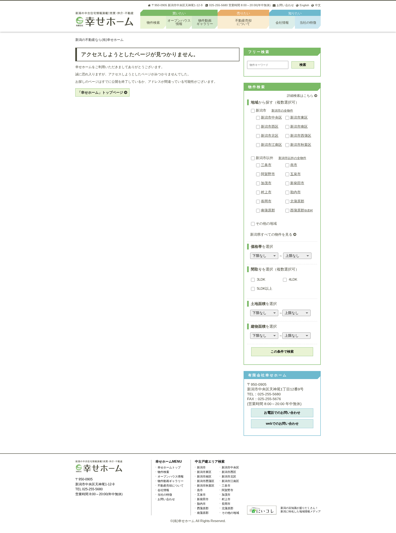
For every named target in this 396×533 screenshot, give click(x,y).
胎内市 (295, 192)
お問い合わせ (166, 499)
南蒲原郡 (268, 210)
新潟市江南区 (271, 145)
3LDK (260, 279)
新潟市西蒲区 (300, 136)
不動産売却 (243, 22)
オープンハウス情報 (171, 476)
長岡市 (266, 201)
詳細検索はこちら (300, 95)
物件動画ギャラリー (171, 481)
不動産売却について (171, 485)
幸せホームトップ (169, 467)
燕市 (293, 165)
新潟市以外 (264, 158)
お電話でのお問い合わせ (282, 412)
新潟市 (261, 110)
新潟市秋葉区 (300, 145)
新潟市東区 (299, 117)
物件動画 (205, 22)
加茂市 (266, 183)
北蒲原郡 (297, 201)
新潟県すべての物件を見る (271, 234)
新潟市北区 (269, 136)
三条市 (266, 165)
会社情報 (282, 22)
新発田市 (297, 183)
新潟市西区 (269, 127)
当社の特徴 (308, 22)
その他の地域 (266, 224)
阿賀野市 (268, 174)
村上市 (266, 192)
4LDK (292, 279)
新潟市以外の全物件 (292, 158)
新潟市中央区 (271, 117)
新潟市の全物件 (282, 110)
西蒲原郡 (301, 210)
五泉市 (295, 174)
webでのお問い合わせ (282, 423)
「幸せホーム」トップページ (100, 93)
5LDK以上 (264, 289)
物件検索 (153, 22)
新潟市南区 (299, 127)
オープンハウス (179, 22)
